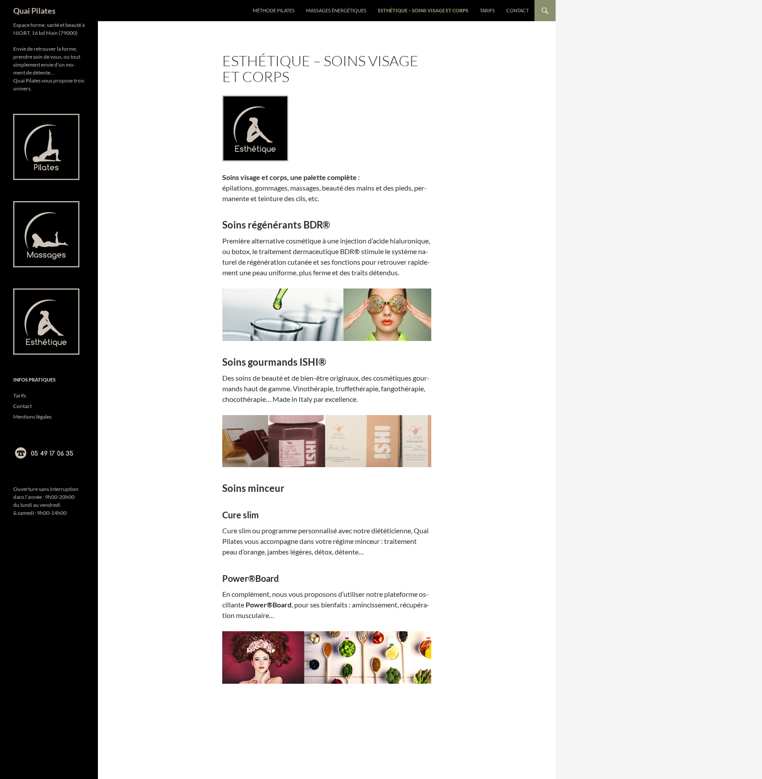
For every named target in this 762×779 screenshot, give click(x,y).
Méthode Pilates (274, 10)
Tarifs (487, 10)
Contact (517, 10)
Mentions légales (32, 416)
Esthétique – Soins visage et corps (423, 10)
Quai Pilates (34, 10)
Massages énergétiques (336, 10)
